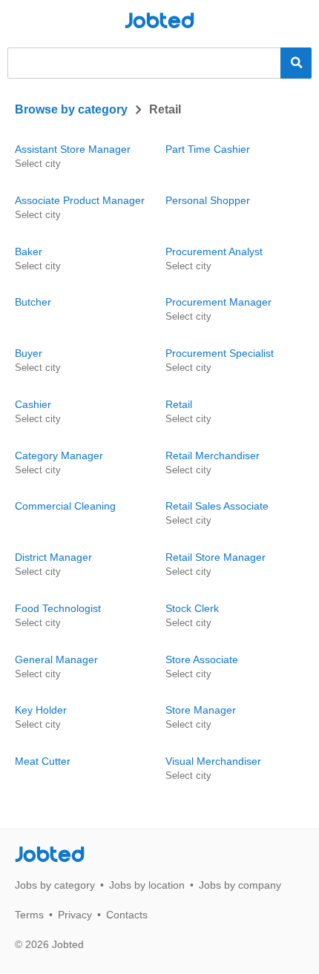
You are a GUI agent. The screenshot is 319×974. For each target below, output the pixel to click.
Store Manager (200, 710)
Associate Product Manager (80, 200)
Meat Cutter (42, 761)
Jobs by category (55, 885)
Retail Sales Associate (217, 506)
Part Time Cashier (207, 149)
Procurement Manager (218, 302)
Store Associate (201, 659)
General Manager (56, 659)
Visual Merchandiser (213, 761)
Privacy (75, 915)
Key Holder (41, 710)
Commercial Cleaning (65, 506)
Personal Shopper (207, 200)
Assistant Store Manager (73, 149)
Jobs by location (147, 885)
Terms (29, 915)
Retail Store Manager (215, 557)
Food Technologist (58, 608)
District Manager (53, 557)
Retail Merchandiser (212, 455)
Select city (38, 164)
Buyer (28, 353)
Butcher (33, 302)
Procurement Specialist (219, 353)
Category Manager (59, 455)
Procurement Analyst (214, 251)
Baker (28, 251)
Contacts (127, 915)
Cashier (33, 404)
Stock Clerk (192, 608)
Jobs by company (240, 885)
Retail (178, 404)
